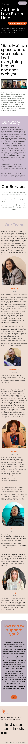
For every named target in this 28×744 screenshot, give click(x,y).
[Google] (5, 733)
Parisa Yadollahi (13, 529)
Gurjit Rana (14, 451)
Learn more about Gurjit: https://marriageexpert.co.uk (9, 479)
